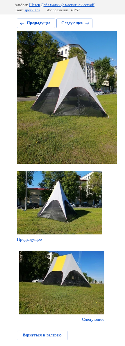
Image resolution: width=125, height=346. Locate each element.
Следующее (72, 23)
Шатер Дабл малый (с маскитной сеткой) (62, 5)
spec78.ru (32, 10)
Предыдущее (38, 23)
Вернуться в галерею (42, 335)
